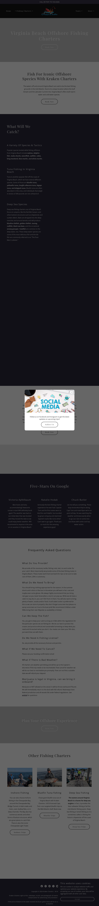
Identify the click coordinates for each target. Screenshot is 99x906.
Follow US (49, 424)
